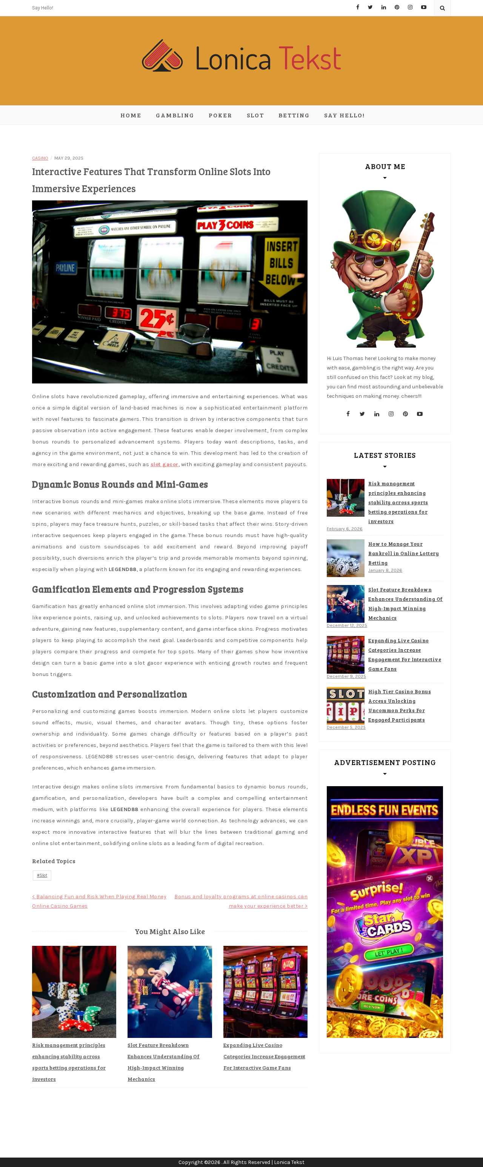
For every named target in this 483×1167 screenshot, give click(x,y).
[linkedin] (377, 414)
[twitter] (362, 414)
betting (294, 115)
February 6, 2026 (345, 528)
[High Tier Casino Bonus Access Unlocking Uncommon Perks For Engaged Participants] (346, 706)
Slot (255, 115)
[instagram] (391, 414)
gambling (175, 115)
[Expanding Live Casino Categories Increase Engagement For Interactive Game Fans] (346, 655)
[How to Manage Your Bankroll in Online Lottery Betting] (346, 558)
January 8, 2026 (385, 570)
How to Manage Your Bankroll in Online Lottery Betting (403, 553)
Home (131, 115)
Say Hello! (42, 8)
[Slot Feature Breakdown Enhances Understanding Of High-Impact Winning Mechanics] (346, 604)
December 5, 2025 (346, 727)
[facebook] (348, 414)
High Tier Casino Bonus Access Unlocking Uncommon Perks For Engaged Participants (399, 705)
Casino (40, 158)
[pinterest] (405, 414)
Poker (220, 115)
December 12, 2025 (347, 625)
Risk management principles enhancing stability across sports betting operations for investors (398, 502)
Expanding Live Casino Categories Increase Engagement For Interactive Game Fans (264, 1056)
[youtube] (420, 414)
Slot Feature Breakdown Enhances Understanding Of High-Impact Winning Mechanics (405, 603)
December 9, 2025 (346, 676)
